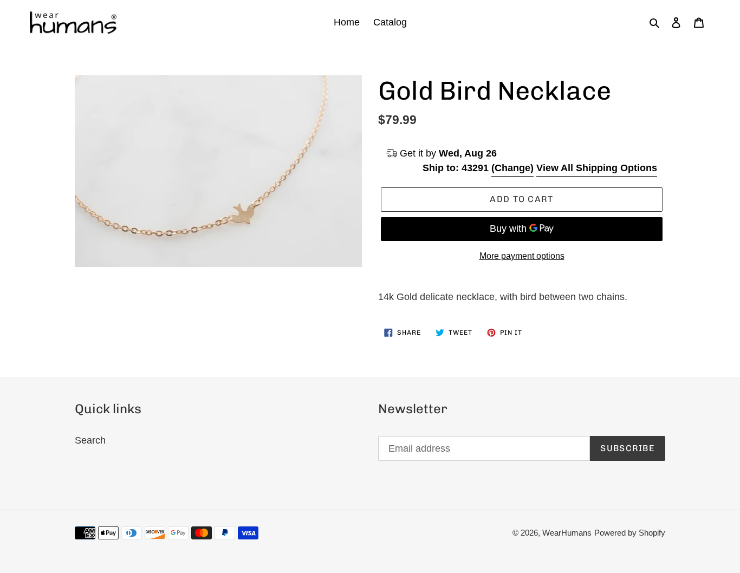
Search (90, 440)
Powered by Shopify (629, 532)
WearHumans (567, 532)
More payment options (521, 256)
